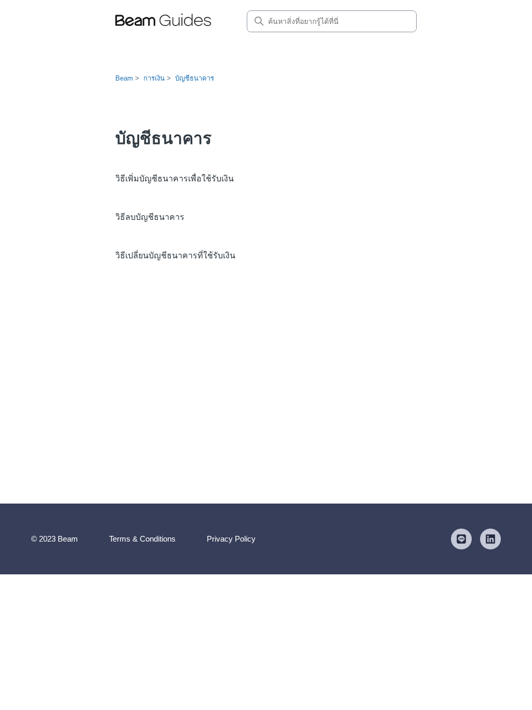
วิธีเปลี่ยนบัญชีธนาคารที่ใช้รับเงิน (175, 255)
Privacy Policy (231, 538)
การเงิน (154, 78)
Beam (124, 78)
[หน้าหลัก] (163, 22)
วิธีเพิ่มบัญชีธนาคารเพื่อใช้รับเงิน (174, 178)
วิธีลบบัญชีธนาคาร (149, 217)
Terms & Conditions (142, 538)
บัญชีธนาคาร (194, 78)
